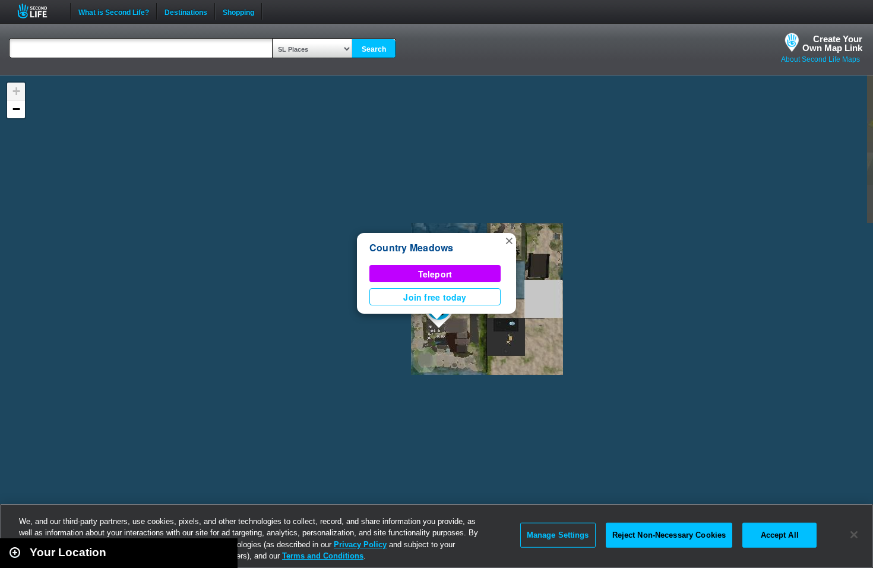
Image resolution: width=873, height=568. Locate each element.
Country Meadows (411, 247)
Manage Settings (558, 535)
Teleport (435, 274)
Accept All (780, 535)
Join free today (434, 297)
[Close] (854, 535)
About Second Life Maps (820, 59)
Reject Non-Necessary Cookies (669, 535)
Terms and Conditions (322, 555)
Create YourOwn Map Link (832, 43)
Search (374, 49)
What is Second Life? (113, 11)
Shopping (238, 11)
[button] (509, 240)
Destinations (186, 11)
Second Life (39, 11)
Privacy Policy (360, 544)
